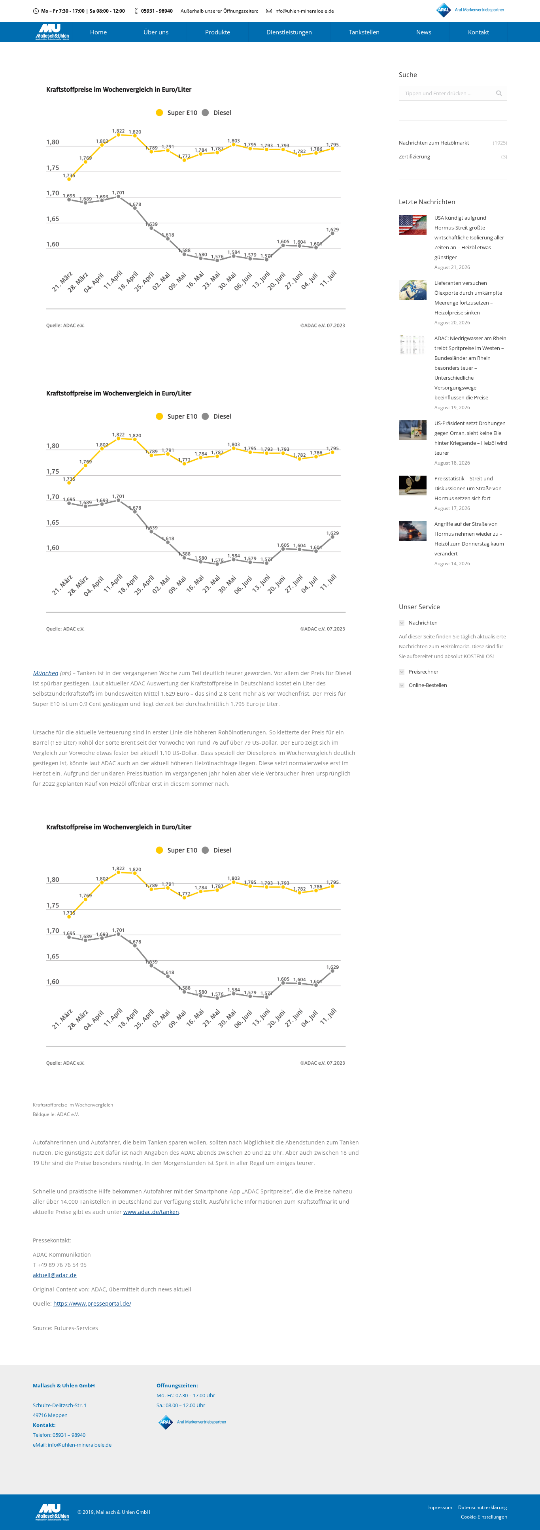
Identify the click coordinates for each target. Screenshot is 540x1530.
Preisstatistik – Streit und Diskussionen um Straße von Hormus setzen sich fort (468, 488)
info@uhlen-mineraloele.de (304, 11)
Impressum (439, 1507)
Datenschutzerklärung (482, 1507)
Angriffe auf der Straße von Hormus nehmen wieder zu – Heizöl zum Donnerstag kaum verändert (469, 538)
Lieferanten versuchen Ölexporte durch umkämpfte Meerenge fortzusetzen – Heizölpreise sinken (468, 297)
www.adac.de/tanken (151, 1212)
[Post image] (413, 225)
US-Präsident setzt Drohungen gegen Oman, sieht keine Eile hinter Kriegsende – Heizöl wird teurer (470, 438)
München (45, 673)
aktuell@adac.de (55, 1275)
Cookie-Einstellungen (484, 1516)
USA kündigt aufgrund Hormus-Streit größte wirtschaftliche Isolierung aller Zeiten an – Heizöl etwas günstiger (469, 237)
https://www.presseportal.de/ (92, 1303)
